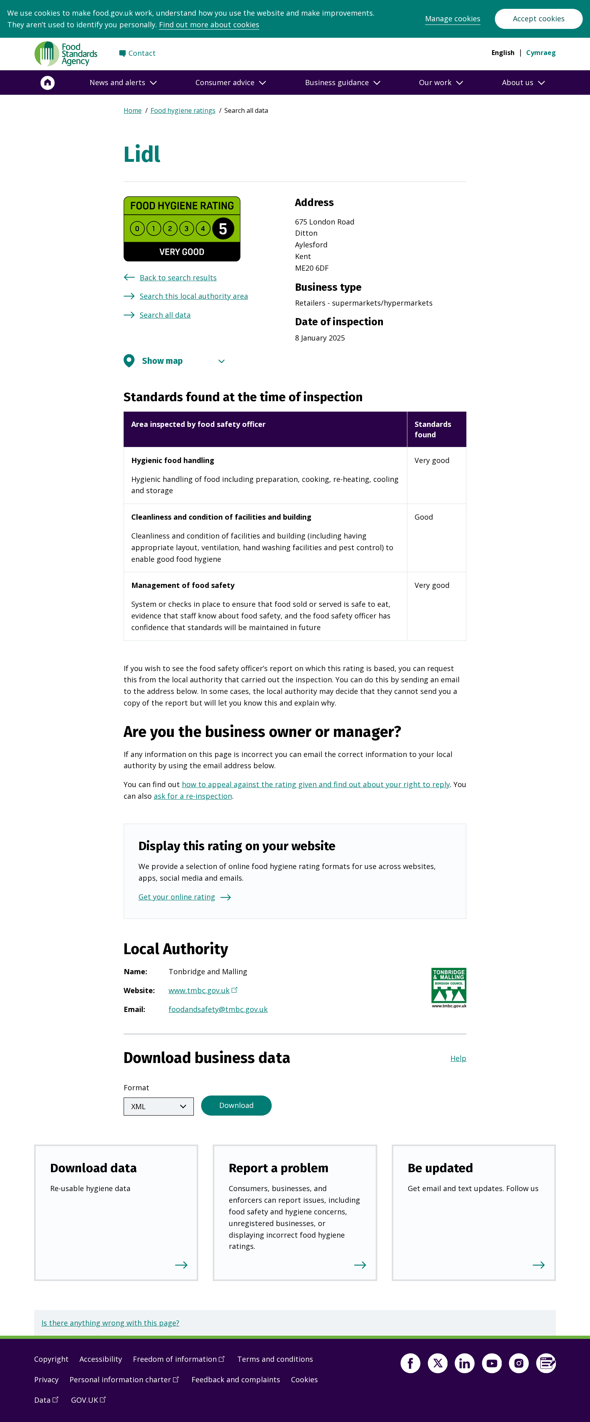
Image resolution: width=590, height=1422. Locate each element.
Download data (93, 1168)
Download (236, 1105)
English (503, 52)
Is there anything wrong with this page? (110, 1323)
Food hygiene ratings (183, 110)
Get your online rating (176, 897)
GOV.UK (91, 1403)
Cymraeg (541, 52)
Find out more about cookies (209, 24)
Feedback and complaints (235, 1379)
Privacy (46, 1379)
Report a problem (279, 1168)
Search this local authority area (194, 296)
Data (49, 1403)
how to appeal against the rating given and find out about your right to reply (316, 784)
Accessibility (100, 1359)
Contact (142, 53)
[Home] (47, 82)
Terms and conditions (275, 1359)
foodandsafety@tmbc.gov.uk (218, 1009)
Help (458, 1058)
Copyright (51, 1359)
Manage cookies (452, 18)
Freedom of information (181, 1362)
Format (136, 1087)
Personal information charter (126, 1383)
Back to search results (178, 277)
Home (133, 110)
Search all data (165, 315)
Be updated (440, 1168)
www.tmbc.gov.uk (202, 991)
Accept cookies (539, 18)
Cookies (304, 1379)
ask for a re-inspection (193, 796)
